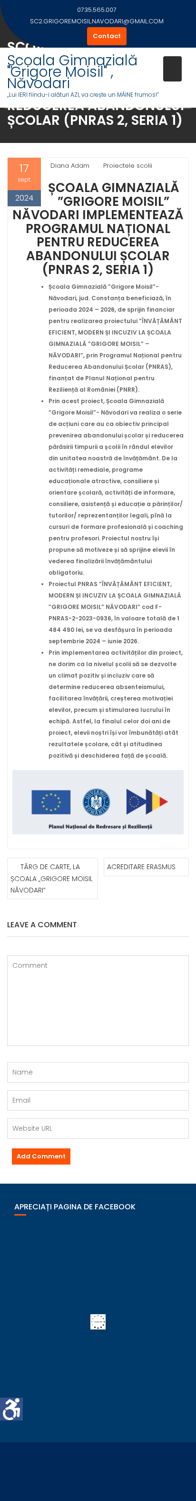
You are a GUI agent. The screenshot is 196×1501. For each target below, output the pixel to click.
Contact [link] (107, 36)
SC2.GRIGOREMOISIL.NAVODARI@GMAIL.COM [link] (97, 21)
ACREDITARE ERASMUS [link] (141, 867)
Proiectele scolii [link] (127, 165)
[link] (11, 1409)
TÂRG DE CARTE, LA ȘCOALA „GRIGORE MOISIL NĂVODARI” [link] (51, 878)
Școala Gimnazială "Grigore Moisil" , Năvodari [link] (72, 71)
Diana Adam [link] (69, 165)
